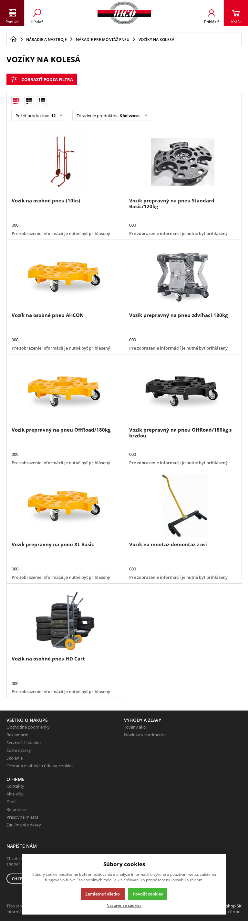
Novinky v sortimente (145, 735)
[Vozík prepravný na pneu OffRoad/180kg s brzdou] (182, 391)
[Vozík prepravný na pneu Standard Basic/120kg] (182, 162)
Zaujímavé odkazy (23, 825)
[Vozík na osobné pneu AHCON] (65, 276)
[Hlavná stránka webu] (13, 39)
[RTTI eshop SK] (124, 13)
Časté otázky (18, 750)
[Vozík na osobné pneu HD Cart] (65, 620)
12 (53, 115)
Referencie (16, 809)
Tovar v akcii (135, 727)
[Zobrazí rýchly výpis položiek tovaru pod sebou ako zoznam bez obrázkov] (42, 101)
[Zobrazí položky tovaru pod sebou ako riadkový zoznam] (29, 101)
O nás (11, 801)
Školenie (14, 758)
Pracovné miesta (22, 817)
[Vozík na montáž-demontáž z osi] (182, 505)
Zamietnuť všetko (102, 894)
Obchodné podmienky (28, 727)
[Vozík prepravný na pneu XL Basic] (65, 505)
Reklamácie (17, 735)
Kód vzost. (129, 115)
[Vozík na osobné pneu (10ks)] (65, 162)
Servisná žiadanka (23, 742)
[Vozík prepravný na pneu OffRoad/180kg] (65, 391)
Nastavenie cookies (124, 905)
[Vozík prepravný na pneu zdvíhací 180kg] (182, 276)
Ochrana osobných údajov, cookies (39, 766)
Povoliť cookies (148, 894)
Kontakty (15, 786)
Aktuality (15, 794)
